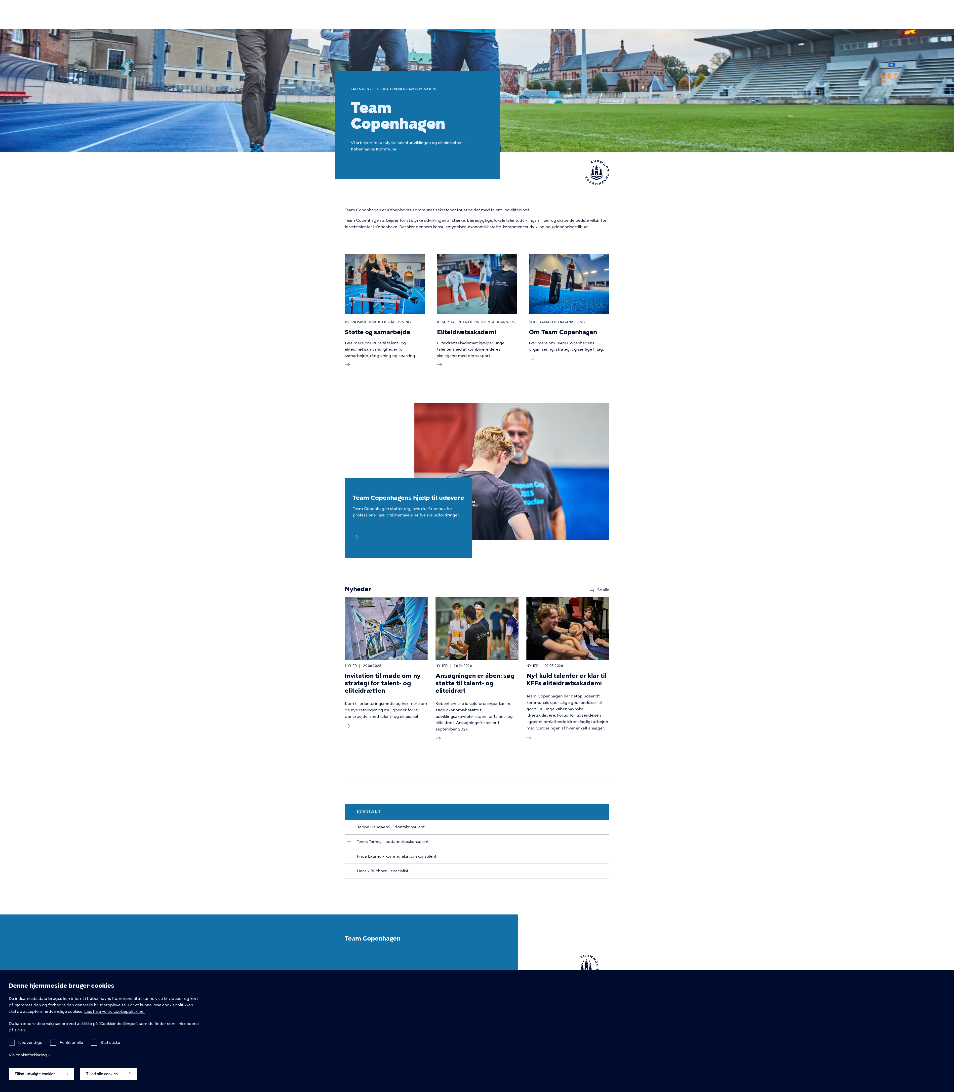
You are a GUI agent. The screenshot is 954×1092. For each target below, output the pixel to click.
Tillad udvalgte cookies (35, 1074)
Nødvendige (30, 1042)
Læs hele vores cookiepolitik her (114, 1011)
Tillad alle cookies (102, 1074)
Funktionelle (71, 1042)
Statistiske (110, 1042)
